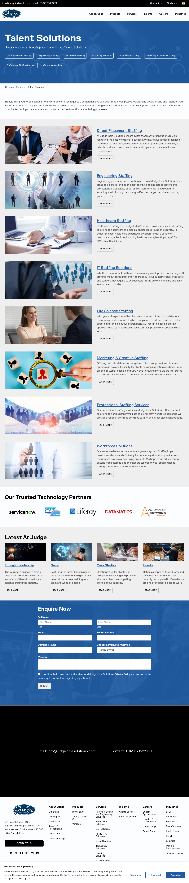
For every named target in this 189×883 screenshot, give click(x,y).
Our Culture (55, 833)
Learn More (105, 158)
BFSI (168, 812)
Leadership (54, 821)
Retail (169, 836)
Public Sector (172, 831)
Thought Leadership (19, 565)
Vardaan (76, 824)
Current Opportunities (149, 813)
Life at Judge (149, 826)
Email (42, 632)
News (55, 565)
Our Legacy (55, 817)
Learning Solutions (100, 854)
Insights (148, 14)
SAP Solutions (103, 829)
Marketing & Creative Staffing (160, 55)
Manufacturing (173, 826)
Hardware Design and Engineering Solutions (104, 814)
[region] (94, 872)
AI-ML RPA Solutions (101, 835)
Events (148, 565)
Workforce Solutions (52, 65)
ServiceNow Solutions (102, 822)
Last (99, 627)
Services (132, 14)
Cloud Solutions (103, 841)
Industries (180, 14)
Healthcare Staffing (75, 55)
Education (171, 817)
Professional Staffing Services (21, 65)
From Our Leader (127, 817)
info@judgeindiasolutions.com (19, 3)
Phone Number (105, 632)
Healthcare (171, 821)
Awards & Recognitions (55, 827)
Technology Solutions (101, 847)
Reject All (156, 875)
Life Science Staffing (129, 55)
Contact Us (156, 3)
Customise (135, 875)
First (40, 627)
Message (43, 657)
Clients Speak (126, 812)
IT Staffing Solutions (102, 55)
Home (11, 87)
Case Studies (106, 565)
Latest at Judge (57, 838)
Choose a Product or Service (113, 644)
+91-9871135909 (47, 3)
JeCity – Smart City (80, 818)
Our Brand (54, 812)
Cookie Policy (66, 875)
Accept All (176, 875)
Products (115, 14)
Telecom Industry (174, 853)
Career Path (149, 831)
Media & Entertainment (173, 847)
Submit (44, 686)
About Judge (96, 14)
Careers (163, 14)
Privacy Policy (123, 674)
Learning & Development (149, 820)
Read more (12, 590)
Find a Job (172, 3)
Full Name (44, 617)
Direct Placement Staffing (19, 55)
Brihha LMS (78, 812)
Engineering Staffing (48, 55)
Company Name (48, 644)
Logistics (170, 841)
